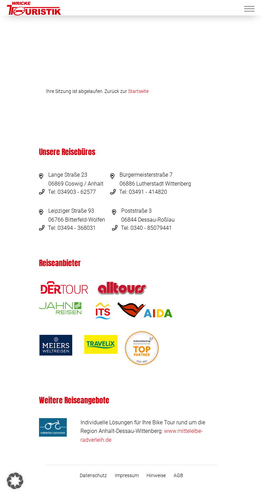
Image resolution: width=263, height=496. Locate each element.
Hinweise (156, 475)
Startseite (138, 91)
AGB (178, 475)
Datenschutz (93, 475)
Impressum (127, 475)
